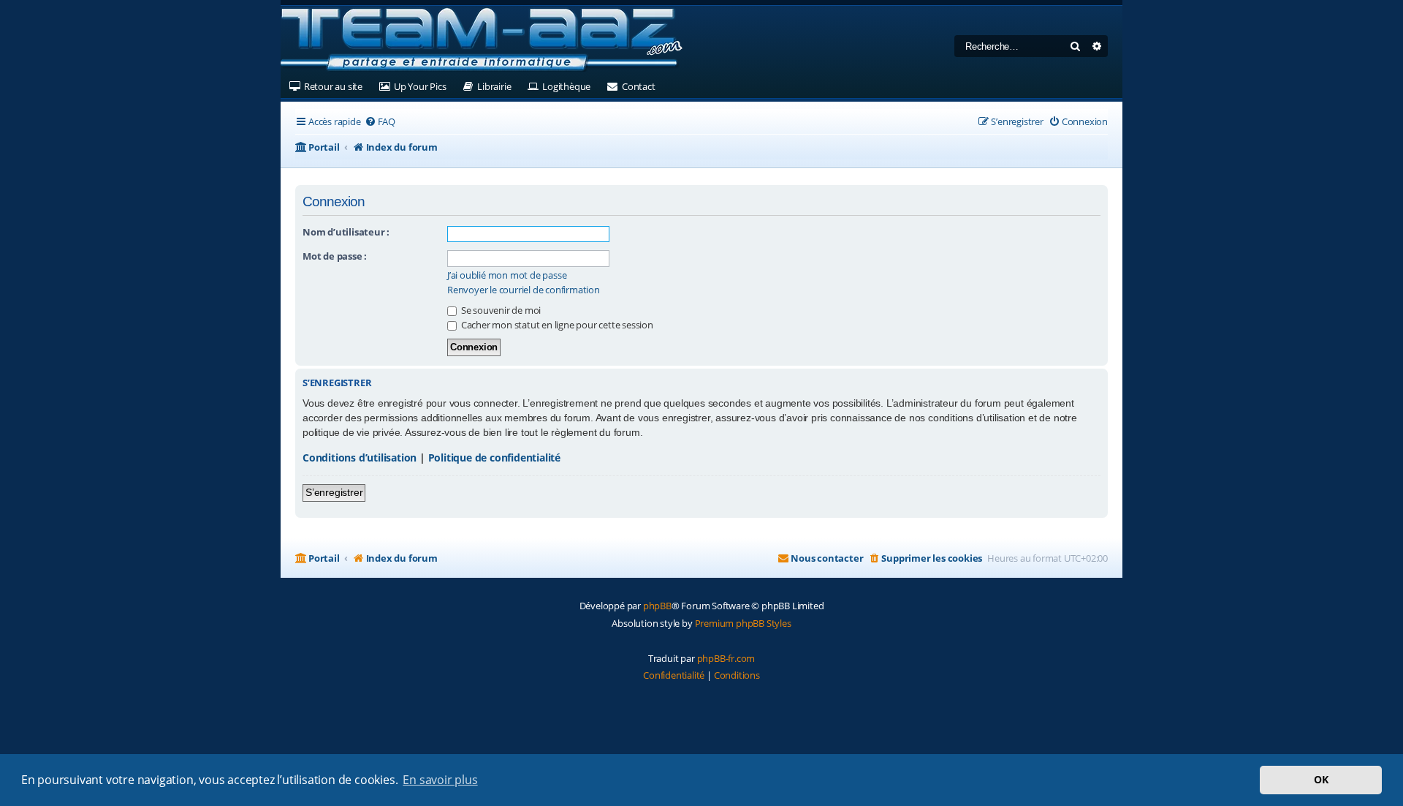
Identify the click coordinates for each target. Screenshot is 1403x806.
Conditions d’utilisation (360, 457)
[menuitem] (380, 121)
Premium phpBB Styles (743, 623)
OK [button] (1321, 779)
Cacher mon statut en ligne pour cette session (556, 324)
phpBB (657, 605)
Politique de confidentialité (494, 457)
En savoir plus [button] (440, 780)
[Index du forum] (482, 40)
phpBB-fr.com (726, 658)
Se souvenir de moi (500, 310)
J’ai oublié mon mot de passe (506, 275)
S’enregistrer (333, 492)
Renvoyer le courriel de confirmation (523, 290)
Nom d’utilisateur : (346, 231)
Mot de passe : (335, 256)
